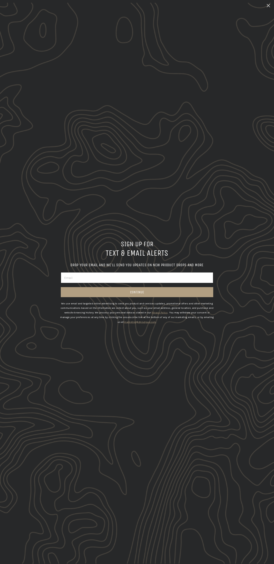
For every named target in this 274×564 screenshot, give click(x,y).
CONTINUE (137, 292)
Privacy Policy (159, 312)
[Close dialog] (268, 5)
